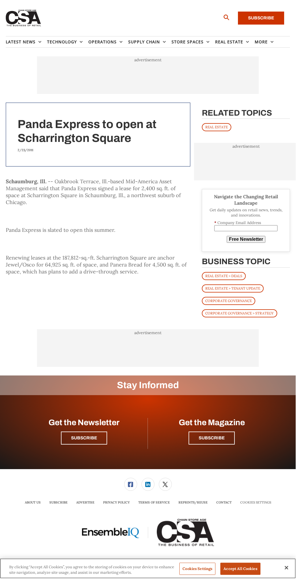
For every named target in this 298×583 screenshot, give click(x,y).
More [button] (261, 42)
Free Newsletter (246, 239)
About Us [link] (33, 502)
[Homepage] (23, 18)
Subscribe (261, 18)
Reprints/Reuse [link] (193, 502)
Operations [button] (102, 42)
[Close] (286, 567)
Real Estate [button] (229, 42)
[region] (148, 568)
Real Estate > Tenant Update (232, 288)
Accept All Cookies (240, 568)
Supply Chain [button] (144, 42)
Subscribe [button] (84, 438)
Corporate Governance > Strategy (239, 313)
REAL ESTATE (216, 127)
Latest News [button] (21, 42)
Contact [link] (224, 502)
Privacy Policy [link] (116, 502)
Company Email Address (237, 222)
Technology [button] (62, 42)
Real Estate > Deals (223, 276)
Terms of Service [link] (154, 502)
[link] (130, 484)
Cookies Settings (255, 502)
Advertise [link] (85, 502)
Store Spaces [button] (188, 42)
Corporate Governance (228, 301)
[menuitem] (26, 41)
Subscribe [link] (58, 502)
